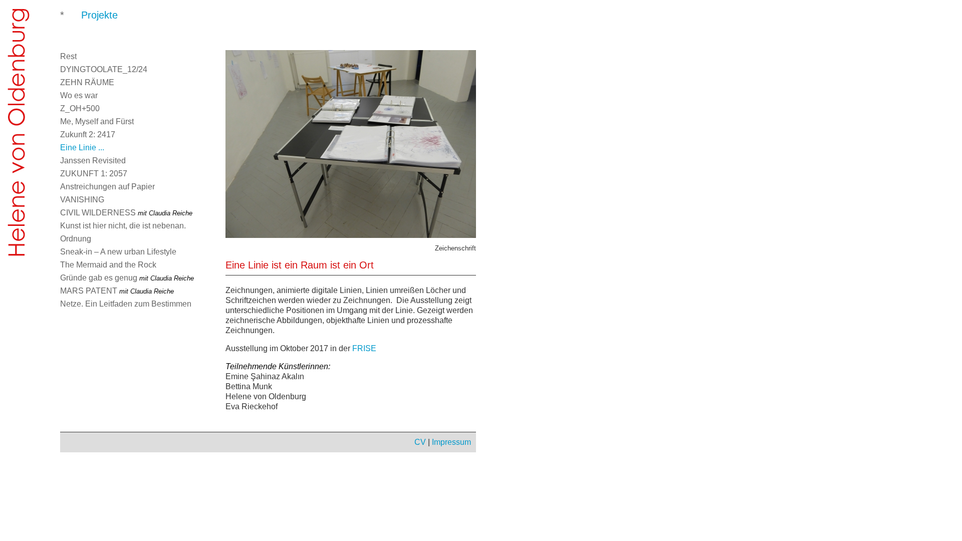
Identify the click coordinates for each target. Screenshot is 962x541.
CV (420, 442)
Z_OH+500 (80, 108)
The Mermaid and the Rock (108, 264)
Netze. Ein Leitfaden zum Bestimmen (125, 304)
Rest (68, 56)
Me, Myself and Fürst (97, 121)
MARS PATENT (117, 291)
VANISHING (82, 199)
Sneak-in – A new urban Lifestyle (118, 251)
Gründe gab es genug (127, 278)
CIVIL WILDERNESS (126, 212)
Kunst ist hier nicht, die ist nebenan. (123, 225)
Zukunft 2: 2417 (87, 134)
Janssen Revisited (93, 160)
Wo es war (79, 95)
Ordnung (75, 238)
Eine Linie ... (82, 147)
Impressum (451, 442)
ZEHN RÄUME (87, 82)
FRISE (364, 348)
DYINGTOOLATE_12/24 (103, 69)
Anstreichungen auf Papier (107, 186)
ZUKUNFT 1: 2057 (93, 173)
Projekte (99, 15)
